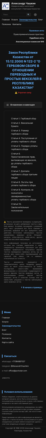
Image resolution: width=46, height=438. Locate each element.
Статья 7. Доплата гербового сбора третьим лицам (24, 174)
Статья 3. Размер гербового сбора (20, 132)
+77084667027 (18, 361)
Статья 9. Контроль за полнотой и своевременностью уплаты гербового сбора (23, 195)
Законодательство (28, 19)
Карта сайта (8, 342)
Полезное (6, 24)
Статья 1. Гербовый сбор (23, 118)
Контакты (17, 24)
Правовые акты (36, 30)
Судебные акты (36, 38)
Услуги (14, 19)
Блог (40, 19)
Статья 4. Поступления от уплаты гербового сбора (24, 140)
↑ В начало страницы (31, 287)
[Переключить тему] (35, 14)
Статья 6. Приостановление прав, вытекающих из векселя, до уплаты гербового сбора (23, 160)
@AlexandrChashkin (20, 366)
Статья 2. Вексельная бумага (22, 125)
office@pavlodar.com (18, 371)
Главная (6, 19)
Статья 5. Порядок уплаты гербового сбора (24, 147)
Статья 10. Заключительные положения (20, 207)
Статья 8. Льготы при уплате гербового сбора (23, 184)
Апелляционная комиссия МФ (30, 41)
